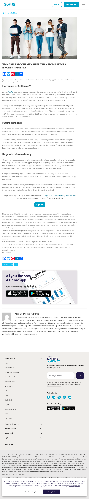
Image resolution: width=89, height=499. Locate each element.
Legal (6, 438)
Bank (6, 363)
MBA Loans (8, 414)
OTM (15, 264)
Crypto (7, 404)
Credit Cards (8, 400)
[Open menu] (83, 4)
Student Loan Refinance (12, 372)
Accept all (51, 492)
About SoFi (9, 433)
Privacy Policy (73, 384)
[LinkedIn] (53, 397)
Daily (11, 264)
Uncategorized (30, 80)
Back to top (9, 444)
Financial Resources (12, 424)
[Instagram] (64, 397)
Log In (56, 4)
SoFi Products (10, 358)
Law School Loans (10, 409)
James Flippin (8, 80)
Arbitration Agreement (54, 386)
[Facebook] (48, 397)
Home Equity (9, 386)
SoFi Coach (8, 418)
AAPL (10, 92)
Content (5, 264)
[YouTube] (69, 397)
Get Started (71, 4)
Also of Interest (10, 428)
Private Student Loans (11, 377)
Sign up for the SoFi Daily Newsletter (60, 195)
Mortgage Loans (10, 381)
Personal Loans (9, 368)
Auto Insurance (9, 391)
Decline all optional (32, 492)
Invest (6, 395)
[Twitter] (59, 397)
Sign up (39, 204)
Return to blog (11, 13)
